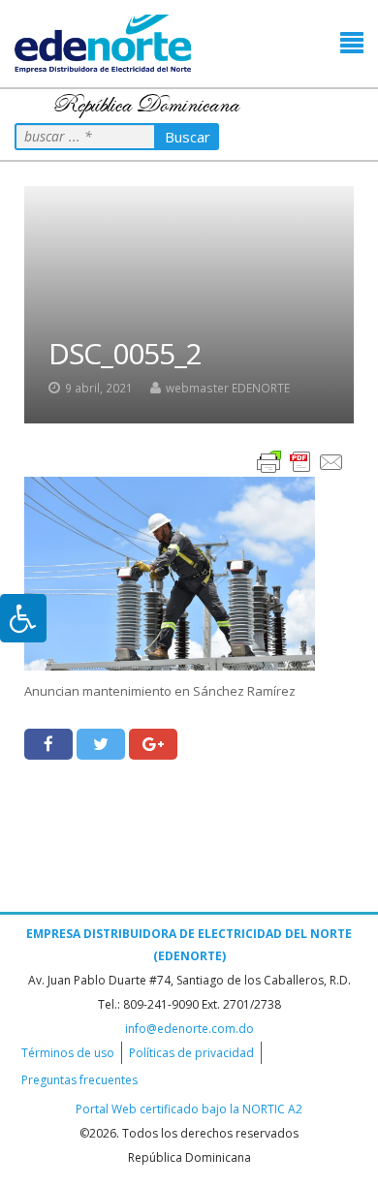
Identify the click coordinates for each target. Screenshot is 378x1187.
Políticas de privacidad (191, 1053)
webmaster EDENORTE (228, 387)
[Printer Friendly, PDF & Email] (300, 461)
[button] (351, 43)
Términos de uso (67, 1053)
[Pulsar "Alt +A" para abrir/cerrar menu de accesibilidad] (23, 618)
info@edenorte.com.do (189, 1028)
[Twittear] (101, 744)
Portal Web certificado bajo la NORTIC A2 (189, 1109)
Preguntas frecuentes (79, 1080)
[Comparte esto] (48, 744)
